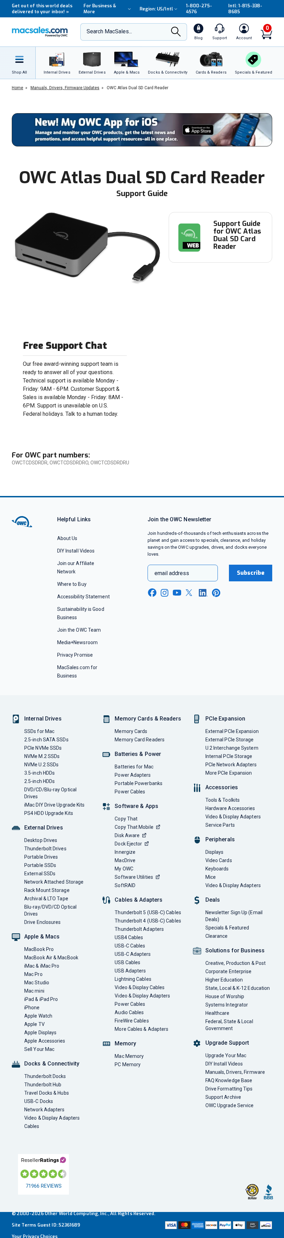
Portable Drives (41, 857)
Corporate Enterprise (228, 971)
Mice (210, 877)
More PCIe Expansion (228, 773)
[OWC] (40, 31)
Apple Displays (40, 1032)
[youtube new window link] (176, 593)
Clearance (216, 936)
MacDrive (125, 860)
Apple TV (34, 1024)
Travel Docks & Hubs (46, 1093)
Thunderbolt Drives (45, 848)
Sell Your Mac (39, 1049)
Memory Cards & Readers (148, 718)
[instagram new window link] (164, 593)
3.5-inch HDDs (39, 773)
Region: (156, 9)
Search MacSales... (109, 31)
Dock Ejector (128, 844)
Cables (31, 1126)
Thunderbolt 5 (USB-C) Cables (148, 912)
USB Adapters (130, 971)
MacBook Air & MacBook (51, 957)
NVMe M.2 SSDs (42, 756)
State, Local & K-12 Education (237, 988)
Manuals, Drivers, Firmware (235, 1072)
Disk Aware (127, 835)
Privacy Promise (75, 655)
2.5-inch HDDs (39, 781)
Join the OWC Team (79, 630)
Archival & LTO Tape (46, 898)
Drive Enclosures (42, 922)
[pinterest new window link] (216, 593)
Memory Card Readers (140, 739)
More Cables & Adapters (141, 1029)
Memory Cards (131, 731)
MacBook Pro (39, 949)
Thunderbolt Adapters (139, 929)
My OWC (124, 868)
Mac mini (34, 991)
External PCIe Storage (229, 739)
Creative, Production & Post (235, 963)
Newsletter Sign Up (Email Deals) (234, 916)
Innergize (125, 852)
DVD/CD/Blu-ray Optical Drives (50, 793)
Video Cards (218, 860)
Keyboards (217, 868)
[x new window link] (190, 592)
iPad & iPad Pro (41, 999)
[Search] (176, 32)
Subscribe (251, 572)
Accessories (221, 787)
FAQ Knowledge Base (228, 1080)
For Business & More (99, 9)
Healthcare (217, 1013)
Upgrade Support (227, 1042)
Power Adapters (133, 775)
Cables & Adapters (138, 899)
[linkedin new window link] (203, 593)
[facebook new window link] (152, 592)
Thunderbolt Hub (42, 1084)
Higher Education (224, 980)
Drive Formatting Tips (229, 1089)
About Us (67, 538)
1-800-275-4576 (199, 9)
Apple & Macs (42, 936)
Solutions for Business (235, 950)
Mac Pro (33, 974)
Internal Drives (43, 718)
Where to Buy (72, 584)
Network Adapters (44, 1109)
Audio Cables (129, 1012)
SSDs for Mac (39, 731)
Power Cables (130, 791)
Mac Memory (129, 1056)
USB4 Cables (129, 937)
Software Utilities (134, 877)
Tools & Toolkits (222, 800)
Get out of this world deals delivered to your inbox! (42, 9)
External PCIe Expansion (232, 731)
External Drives (43, 827)
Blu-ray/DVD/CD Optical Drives (50, 910)
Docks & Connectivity (51, 1063)
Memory (125, 1043)
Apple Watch (38, 1016)
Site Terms (24, 1225)
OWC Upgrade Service (229, 1105)
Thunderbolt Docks (45, 1076)
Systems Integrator (226, 1005)
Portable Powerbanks (138, 783)
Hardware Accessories (230, 808)
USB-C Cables (130, 946)
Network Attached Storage (53, 882)
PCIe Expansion (225, 718)
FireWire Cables (132, 1021)
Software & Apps (136, 806)
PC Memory (128, 1064)
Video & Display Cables (140, 987)
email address (171, 573)
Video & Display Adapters (52, 1118)
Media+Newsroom (77, 642)
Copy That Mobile (134, 827)
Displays (214, 852)
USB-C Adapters (133, 954)
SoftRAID (125, 885)
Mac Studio (36, 982)
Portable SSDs (40, 865)
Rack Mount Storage (47, 890)
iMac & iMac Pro (41, 966)
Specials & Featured (227, 927)
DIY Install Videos (76, 551)
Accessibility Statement (83, 596)
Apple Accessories (44, 1041)
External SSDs (39, 873)
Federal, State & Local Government (229, 1025)
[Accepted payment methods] (217, 1225)
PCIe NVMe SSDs (43, 748)
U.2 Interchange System (231, 748)
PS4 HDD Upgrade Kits (48, 813)
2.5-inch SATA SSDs (46, 739)
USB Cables (127, 962)
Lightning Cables (133, 979)
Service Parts (220, 825)
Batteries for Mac (134, 766)
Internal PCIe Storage (228, 756)
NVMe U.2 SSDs (41, 764)
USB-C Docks (38, 1101)
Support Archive (223, 1097)
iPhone (32, 1007)
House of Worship (224, 996)
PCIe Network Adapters (231, 764)
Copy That (126, 819)
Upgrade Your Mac (225, 1055)
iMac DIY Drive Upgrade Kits (54, 805)
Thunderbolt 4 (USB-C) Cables (148, 921)
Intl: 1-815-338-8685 (245, 9)
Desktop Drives (40, 840)
